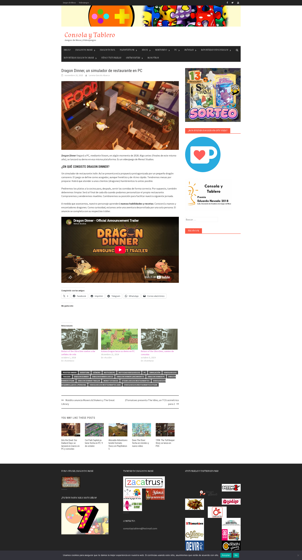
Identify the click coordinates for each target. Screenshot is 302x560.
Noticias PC (109, 372)
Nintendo (161, 49)
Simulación (154, 372)
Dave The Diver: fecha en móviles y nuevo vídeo (140, 443)
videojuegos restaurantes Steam (140, 385)
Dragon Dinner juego (102, 376)
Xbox (145, 49)
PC (175, 49)
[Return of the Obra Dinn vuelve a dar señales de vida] (79, 339)
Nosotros (153, 57)
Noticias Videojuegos (129, 372)
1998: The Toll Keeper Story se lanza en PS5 (165, 443)
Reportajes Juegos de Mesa (79, 57)
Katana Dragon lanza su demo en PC (118, 351)
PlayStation (127, 49)
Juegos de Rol (107, 49)
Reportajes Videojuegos (214, 49)
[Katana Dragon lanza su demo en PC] (119, 339)
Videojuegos (84, 3)
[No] (298, 555)
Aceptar (226, 555)
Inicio (67, 49)
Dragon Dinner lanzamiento (130, 376)
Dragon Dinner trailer (89, 381)
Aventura (84, 372)
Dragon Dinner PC (156, 376)
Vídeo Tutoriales (111, 57)
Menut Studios (110, 381)
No (236, 555)
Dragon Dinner (81, 376)
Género (96, 372)
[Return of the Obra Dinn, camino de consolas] (159, 339)
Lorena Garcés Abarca (99, 75)
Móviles (189, 49)
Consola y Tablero (89, 34)
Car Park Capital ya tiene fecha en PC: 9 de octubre (94, 443)
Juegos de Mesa (69, 3)
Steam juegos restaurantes (135, 381)
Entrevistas (133, 57)
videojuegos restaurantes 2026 (105, 385)
